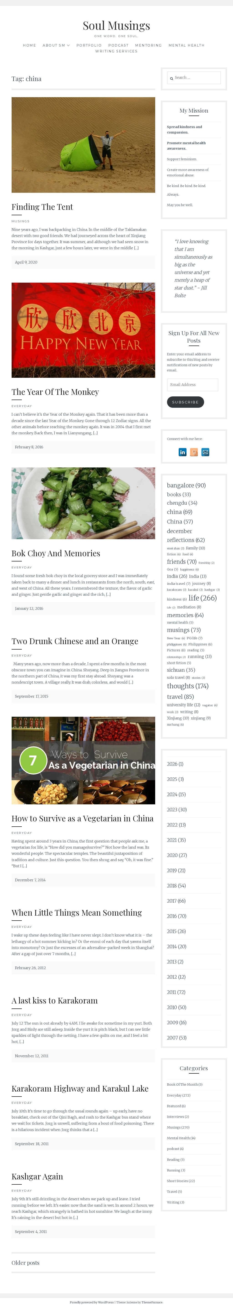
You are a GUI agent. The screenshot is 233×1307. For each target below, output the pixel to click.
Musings (21, 221)
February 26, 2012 (30, 968)
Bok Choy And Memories (56, 553)
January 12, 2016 (29, 608)
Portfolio (89, 45)
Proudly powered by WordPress (92, 1302)
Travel (172, 1192)
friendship (207, 562)
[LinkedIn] (182, 452)
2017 (172, 901)
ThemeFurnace (152, 1302)
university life (183, 705)
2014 (172, 946)
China (180, 521)
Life (171, 607)
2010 (172, 1007)
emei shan (175, 548)
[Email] (205, 452)
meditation (189, 607)
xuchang (175, 724)
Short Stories (177, 1181)
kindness (177, 599)
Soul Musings (116, 25)
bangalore (186, 485)
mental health (180, 623)
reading (195, 650)
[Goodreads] (194, 452)
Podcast (118, 45)
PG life (195, 638)
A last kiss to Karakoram (55, 1000)
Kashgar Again (37, 1176)
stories (198, 677)
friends (182, 561)
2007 (172, 1038)
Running (173, 1170)
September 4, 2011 (31, 1231)
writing (189, 712)
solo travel (178, 677)
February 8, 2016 (29, 447)
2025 (172, 779)
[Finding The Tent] (83, 191)
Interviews (175, 1117)
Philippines (200, 644)
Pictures (176, 650)
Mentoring (148, 45)
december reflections (186, 536)
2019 (172, 870)
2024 (172, 794)
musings (184, 630)
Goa (172, 569)
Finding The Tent (42, 206)
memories (185, 615)
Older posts (25, 1262)
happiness (189, 569)
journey (201, 583)
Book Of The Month (182, 1084)
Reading (173, 1160)
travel (180, 696)
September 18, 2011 (32, 1143)
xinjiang (201, 718)
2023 (172, 810)
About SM (54, 45)
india (177, 576)
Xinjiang (178, 718)
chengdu (182, 503)
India (198, 576)
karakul (195, 589)
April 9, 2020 (26, 262)
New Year (176, 638)
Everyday (22, 406)
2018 (172, 886)
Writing (173, 1202)
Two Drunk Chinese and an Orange (75, 640)
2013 (172, 962)
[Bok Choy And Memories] (83, 538)
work (172, 712)
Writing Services (116, 51)
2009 (172, 1022)
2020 (172, 855)
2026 (172, 764)
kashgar (212, 589)
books (179, 495)
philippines (177, 644)
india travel (178, 584)
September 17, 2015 (31, 696)
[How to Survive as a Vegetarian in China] (83, 803)
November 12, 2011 (31, 1056)
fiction (174, 554)
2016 (172, 916)
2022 (172, 825)
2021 (172, 840)
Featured (174, 1106)
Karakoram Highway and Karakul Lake (80, 1088)
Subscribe (185, 402)
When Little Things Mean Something (77, 912)
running (200, 656)
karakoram (176, 589)
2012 (172, 977)
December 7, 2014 (30, 880)
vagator (210, 705)
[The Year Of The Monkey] (83, 376)
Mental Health (187, 45)
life (203, 598)
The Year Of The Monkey (55, 391)
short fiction (179, 663)
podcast (173, 1149)
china (179, 512)
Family (195, 548)
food (187, 554)
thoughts (188, 686)
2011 (171, 992)
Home (29, 45)
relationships (176, 657)
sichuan (181, 670)
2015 (172, 931)
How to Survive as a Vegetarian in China (83, 818)
